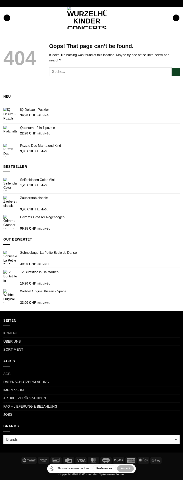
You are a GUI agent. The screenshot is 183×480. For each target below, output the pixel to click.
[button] (7, 18)
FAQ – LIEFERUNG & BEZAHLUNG (30, 406)
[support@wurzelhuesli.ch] (83, 3)
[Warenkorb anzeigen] (176, 18)
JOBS (7, 414)
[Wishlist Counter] (164, 18)
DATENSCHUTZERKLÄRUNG (26, 382)
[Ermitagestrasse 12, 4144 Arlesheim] (76, 3)
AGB (6, 374)
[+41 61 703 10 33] (97, 3)
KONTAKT (11, 333)
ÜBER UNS (12, 341)
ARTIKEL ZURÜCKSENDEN (24, 398)
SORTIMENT (13, 349)
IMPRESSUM (13, 390)
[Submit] (176, 72)
